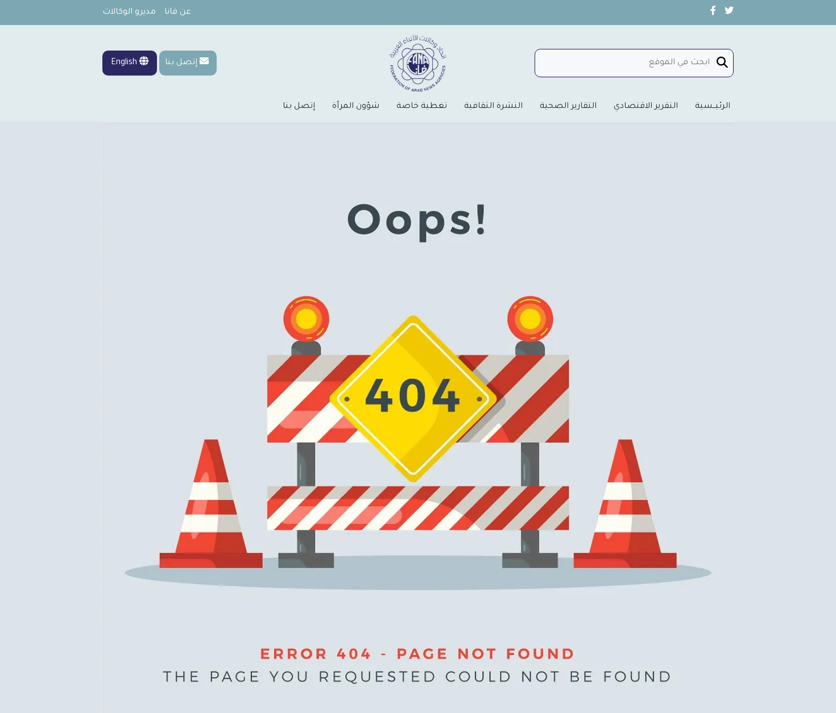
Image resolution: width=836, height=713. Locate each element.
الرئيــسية (712, 106)
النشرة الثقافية (493, 106)
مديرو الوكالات (129, 12)
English (125, 63)
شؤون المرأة (355, 106)
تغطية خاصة (421, 106)
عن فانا (177, 12)
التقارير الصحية (568, 106)
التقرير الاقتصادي (646, 106)
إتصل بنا (181, 63)
